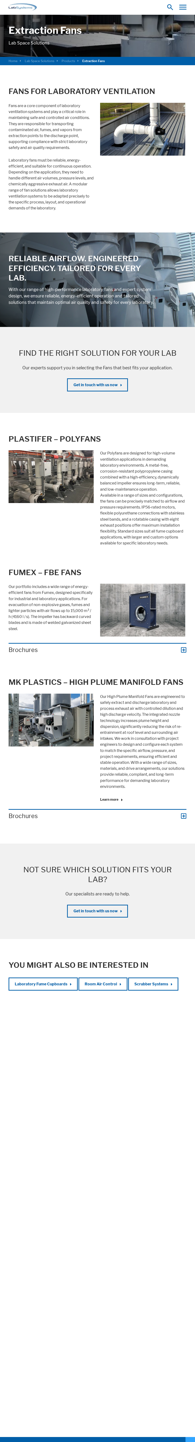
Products (68, 61)
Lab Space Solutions (39, 61)
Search (171, 7)
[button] (182, 7)
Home (13, 61)
